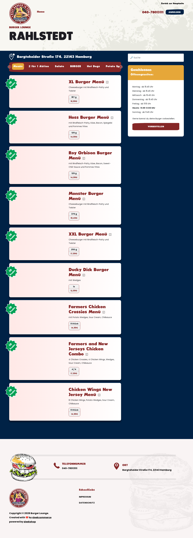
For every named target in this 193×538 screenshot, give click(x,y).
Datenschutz (87, 502)
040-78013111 (152, 12)
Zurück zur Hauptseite (172, 3)
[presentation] (9, 66)
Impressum (85, 496)
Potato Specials (116, 66)
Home (41, 12)
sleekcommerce (41, 517)
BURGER (75, 66)
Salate (59, 66)
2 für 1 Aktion (39, 66)
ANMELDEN (175, 12)
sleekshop (30, 521)
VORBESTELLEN (156, 126)
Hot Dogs (93, 66)
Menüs (18, 66)
